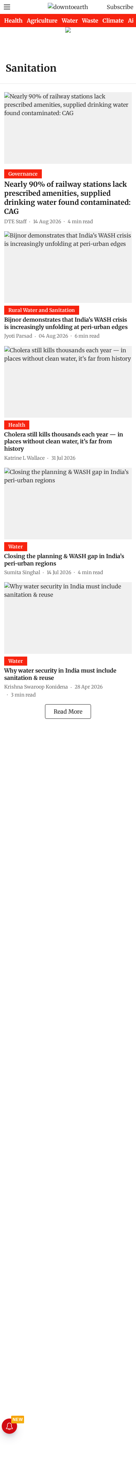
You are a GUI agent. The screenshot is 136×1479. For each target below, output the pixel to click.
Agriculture (42, 20)
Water (70, 20)
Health (13, 20)
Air (132, 20)
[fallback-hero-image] (68, 128)
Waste (90, 20)
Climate (113, 20)
